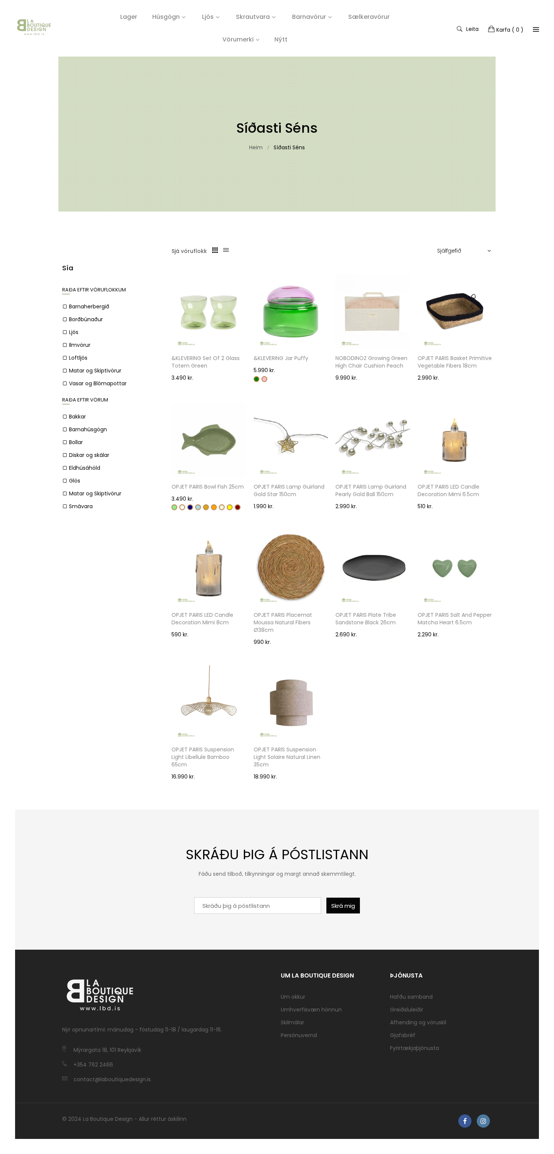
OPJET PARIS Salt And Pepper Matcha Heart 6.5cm (455, 618)
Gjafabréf (402, 1035)
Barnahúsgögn (88, 429)
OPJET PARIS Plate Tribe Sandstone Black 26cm (365, 618)
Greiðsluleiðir (406, 1009)
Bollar (76, 442)
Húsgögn (166, 16)
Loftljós (78, 358)
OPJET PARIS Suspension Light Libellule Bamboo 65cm (202, 757)
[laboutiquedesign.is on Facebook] (464, 1121)
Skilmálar (292, 1022)
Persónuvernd (299, 1035)
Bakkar (77, 416)
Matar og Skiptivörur (95, 370)
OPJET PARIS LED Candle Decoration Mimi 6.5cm (448, 490)
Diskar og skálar (89, 455)
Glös (74, 480)
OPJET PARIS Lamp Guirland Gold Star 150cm (289, 490)
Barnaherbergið (89, 306)
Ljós (208, 16)
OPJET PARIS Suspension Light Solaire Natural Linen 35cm (287, 757)
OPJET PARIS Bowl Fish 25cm (207, 486)
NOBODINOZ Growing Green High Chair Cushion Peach (371, 361)
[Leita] (536, 29)
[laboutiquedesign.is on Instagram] (483, 1121)
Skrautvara (253, 16)
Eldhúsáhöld (84, 468)
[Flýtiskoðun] (244, 335)
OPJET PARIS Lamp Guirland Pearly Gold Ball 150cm (370, 490)
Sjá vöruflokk (189, 251)
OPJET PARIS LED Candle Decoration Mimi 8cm (202, 618)
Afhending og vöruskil (418, 1022)
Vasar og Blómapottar (98, 383)
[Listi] (226, 250)
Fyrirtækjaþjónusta (414, 1048)
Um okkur (293, 997)
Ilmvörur (79, 345)
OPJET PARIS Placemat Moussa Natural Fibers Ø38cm (283, 622)
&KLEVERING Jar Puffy (281, 358)
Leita (472, 28)
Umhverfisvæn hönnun (311, 1009)
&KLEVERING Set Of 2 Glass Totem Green (205, 361)
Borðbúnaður (86, 319)
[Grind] (215, 250)
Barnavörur (309, 16)
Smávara (81, 506)
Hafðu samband (411, 997)
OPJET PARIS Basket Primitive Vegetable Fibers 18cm (455, 361)
